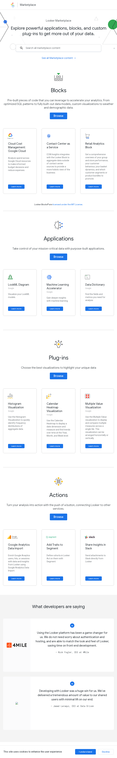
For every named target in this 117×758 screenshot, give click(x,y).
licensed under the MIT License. (68, 204)
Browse (58, 116)
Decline (106, 751)
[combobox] (58, 48)
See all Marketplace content (57, 58)
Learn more (16, 186)
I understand (85, 751)
